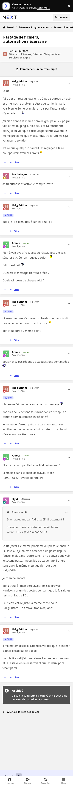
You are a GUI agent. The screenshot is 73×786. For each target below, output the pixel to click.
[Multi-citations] (4, 162)
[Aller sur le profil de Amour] (6, 245)
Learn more (7, 6)
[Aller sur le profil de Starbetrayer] (6, 176)
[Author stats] (69, 83)
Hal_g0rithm (20, 50)
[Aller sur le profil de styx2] (6, 500)
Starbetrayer (19, 174)
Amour (16, 243)
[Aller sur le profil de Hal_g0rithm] (5, 54)
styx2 (15, 499)
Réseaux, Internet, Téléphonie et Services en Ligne (35, 55)
